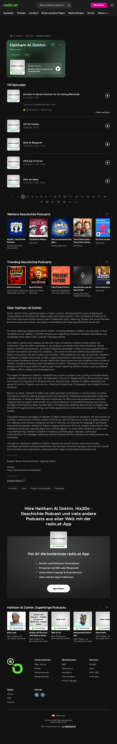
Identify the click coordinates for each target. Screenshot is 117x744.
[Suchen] (68, 5)
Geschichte (15, 55)
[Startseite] (11, 36)
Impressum (67, 673)
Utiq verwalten (68, 677)
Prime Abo (93, 677)
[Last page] (75, 202)
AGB (64, 664)
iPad (9, 698)
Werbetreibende (42, 673)
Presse (38, 669)
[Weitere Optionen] (60, 45)
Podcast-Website (14, 481)
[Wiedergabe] (58, 68)
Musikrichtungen (76, 13)
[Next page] (70, 202)
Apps (91, 669)
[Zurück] (100, 213)
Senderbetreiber (42, 677)
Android (10, 702)
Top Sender (8, 13)
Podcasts (21, 13)
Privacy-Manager (69, 681)
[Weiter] (107, 213)
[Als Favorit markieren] (53, 44)
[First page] (12, 197)
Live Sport (33, 13)
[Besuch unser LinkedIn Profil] (37, 694)
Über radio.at (40, 664)
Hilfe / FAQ (94, 673)
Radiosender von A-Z (107, 13)
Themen (91, 13)
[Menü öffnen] (112, 5)
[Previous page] (18, 197)
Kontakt (92, 664)
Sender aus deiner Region (53, 13)
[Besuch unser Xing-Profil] (43, 694)
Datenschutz (67, 669)
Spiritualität (59, 488)
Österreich (60, 716)
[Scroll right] (112, 13)
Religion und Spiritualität (40, 488)
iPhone (10, 694)
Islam (27, 55)
